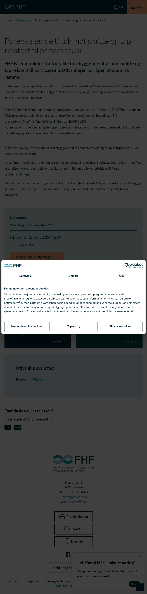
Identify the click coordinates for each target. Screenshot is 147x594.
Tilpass (71, 326)
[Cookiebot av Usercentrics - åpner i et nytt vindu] (127, 265)
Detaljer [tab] (74, 275)
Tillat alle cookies (120, 326)
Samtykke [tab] (25, 275)
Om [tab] (121, 275)
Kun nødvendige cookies (26, 326)
